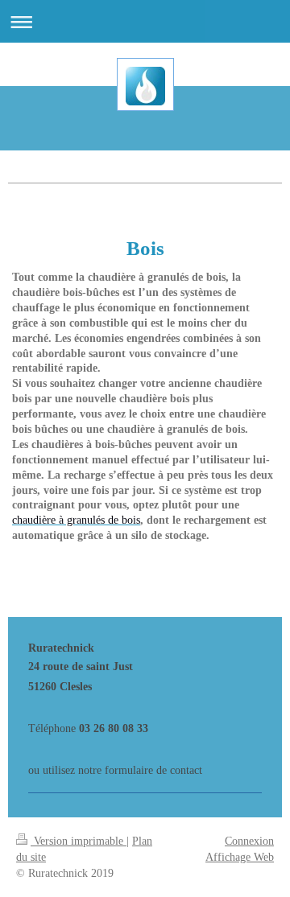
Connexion (249, 841)
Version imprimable (78, 841)
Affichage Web (239, 857)
